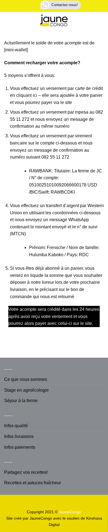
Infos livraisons (19, 436)
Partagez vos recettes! (26, 472)
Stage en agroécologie (26, 390)
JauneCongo (41, 518)
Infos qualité (16, 425)
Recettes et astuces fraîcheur (32, 482)
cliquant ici (26, 95)
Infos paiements (19, 447)
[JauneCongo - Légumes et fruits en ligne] (54, 21)
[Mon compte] (19, 21)
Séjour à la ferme (21, 400)
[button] (33, 6)
